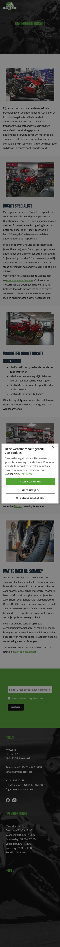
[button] (30, 497)
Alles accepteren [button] (30, 481)
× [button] (53, 447)
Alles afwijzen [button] (31, 490)
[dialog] (30, 473)
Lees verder (27, 473)
